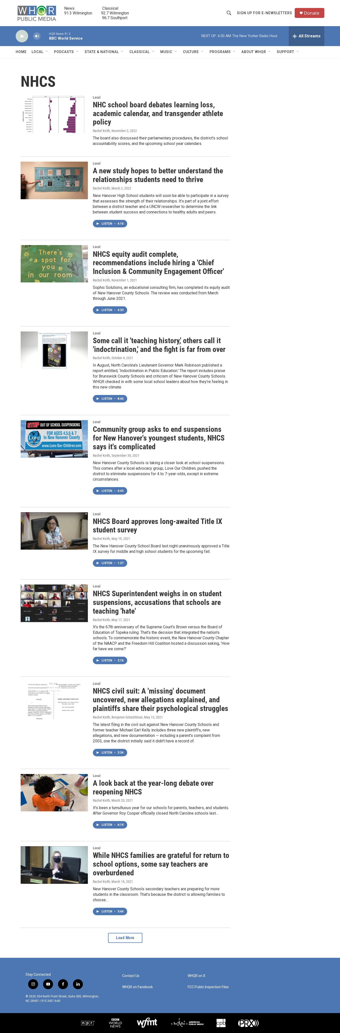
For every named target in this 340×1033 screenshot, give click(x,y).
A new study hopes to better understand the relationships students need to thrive (158, 175)
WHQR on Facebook (137, 987)
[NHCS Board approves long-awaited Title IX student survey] (54, 531)
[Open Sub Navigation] (47, 52)
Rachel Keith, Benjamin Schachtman (118, 717)
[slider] (45, 36)
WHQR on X (196, 976)
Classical (139, 52)
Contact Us (130, 976)
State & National (102, 52)
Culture (191, 52)
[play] (22, 36)
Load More (125, 937)
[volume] (37, 36)
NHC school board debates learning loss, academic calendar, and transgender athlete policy (158, 113)
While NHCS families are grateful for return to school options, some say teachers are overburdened (161, 864)
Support (285, 52)
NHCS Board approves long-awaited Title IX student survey (157, 525)
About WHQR (253, 52)
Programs (220, 52)
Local (37, 52)
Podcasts (64, 52)
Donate (311, 13)
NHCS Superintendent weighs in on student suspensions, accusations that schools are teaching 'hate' (157, 602)
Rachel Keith (101, 131)
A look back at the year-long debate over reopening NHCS (153, 787)
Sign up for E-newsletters (264, 13)
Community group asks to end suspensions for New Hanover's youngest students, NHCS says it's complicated (159, 438)
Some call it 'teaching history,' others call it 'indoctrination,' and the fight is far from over (159, 345)
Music (166, 52)
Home (21, 52)
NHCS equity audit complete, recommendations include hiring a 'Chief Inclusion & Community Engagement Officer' (158, 263)
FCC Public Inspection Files (208, 987)
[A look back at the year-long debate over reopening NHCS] (54, 792)
